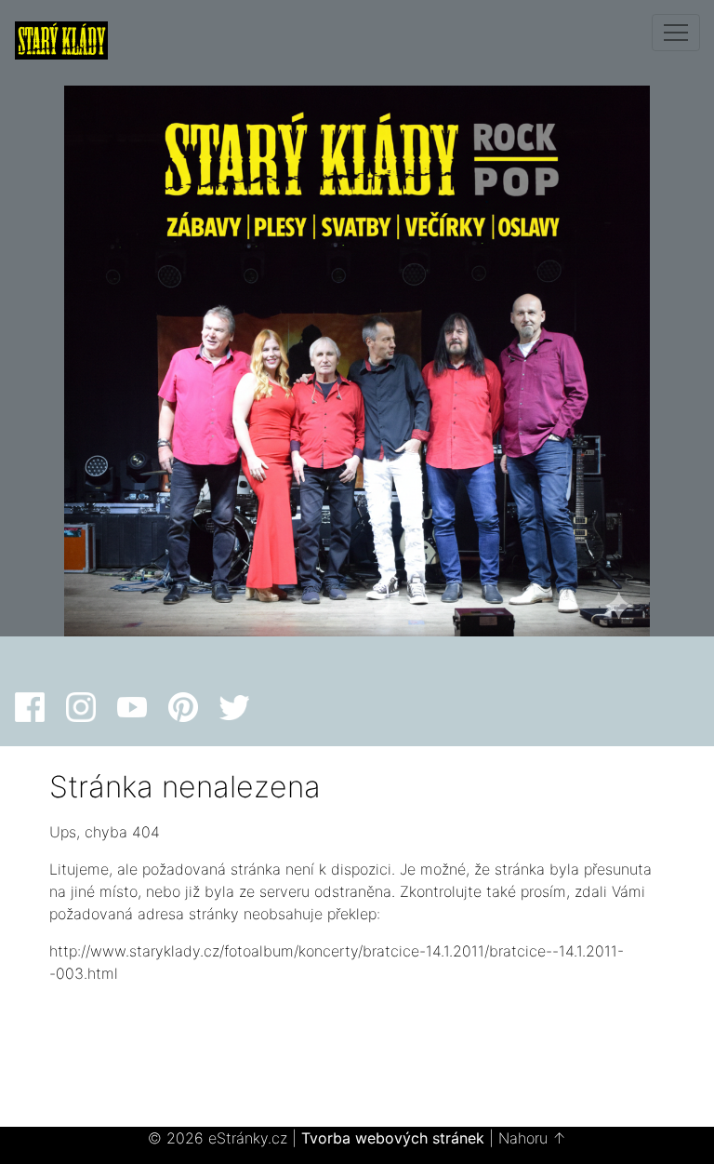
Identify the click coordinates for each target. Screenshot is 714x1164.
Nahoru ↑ (532, 1138)
